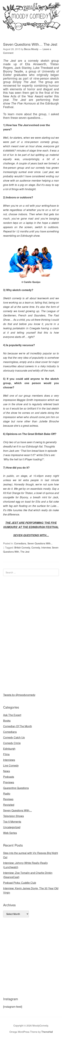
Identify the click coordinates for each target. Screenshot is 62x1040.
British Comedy (22, 547)
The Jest (24, 551)
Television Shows (13, 816)
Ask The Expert (12, 715)
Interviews (9, 760)
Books (7, 720)
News (6, 771)
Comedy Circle (12, 743)
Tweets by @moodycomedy (19, 695)
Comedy (35, 547)
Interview (46, 547)
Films (6, 754)
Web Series (10, 833)
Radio (6, 793)
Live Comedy (11, 765)
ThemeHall (47, 1031)
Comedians (20, 543)
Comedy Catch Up (14, 737)
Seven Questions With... (40, 543)
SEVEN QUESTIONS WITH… (31, 535)
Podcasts (8, 777)
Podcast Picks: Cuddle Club (19, 883)
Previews (8, 782)
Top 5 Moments (12, 821)
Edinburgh (9, 748)
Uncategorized (11, 827)
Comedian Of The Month (17, 726)
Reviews (8, 799)
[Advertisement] (28, 633)
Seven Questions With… (17, 810)
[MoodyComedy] (31, 28)
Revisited (8, 805)
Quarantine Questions (16, 788)
